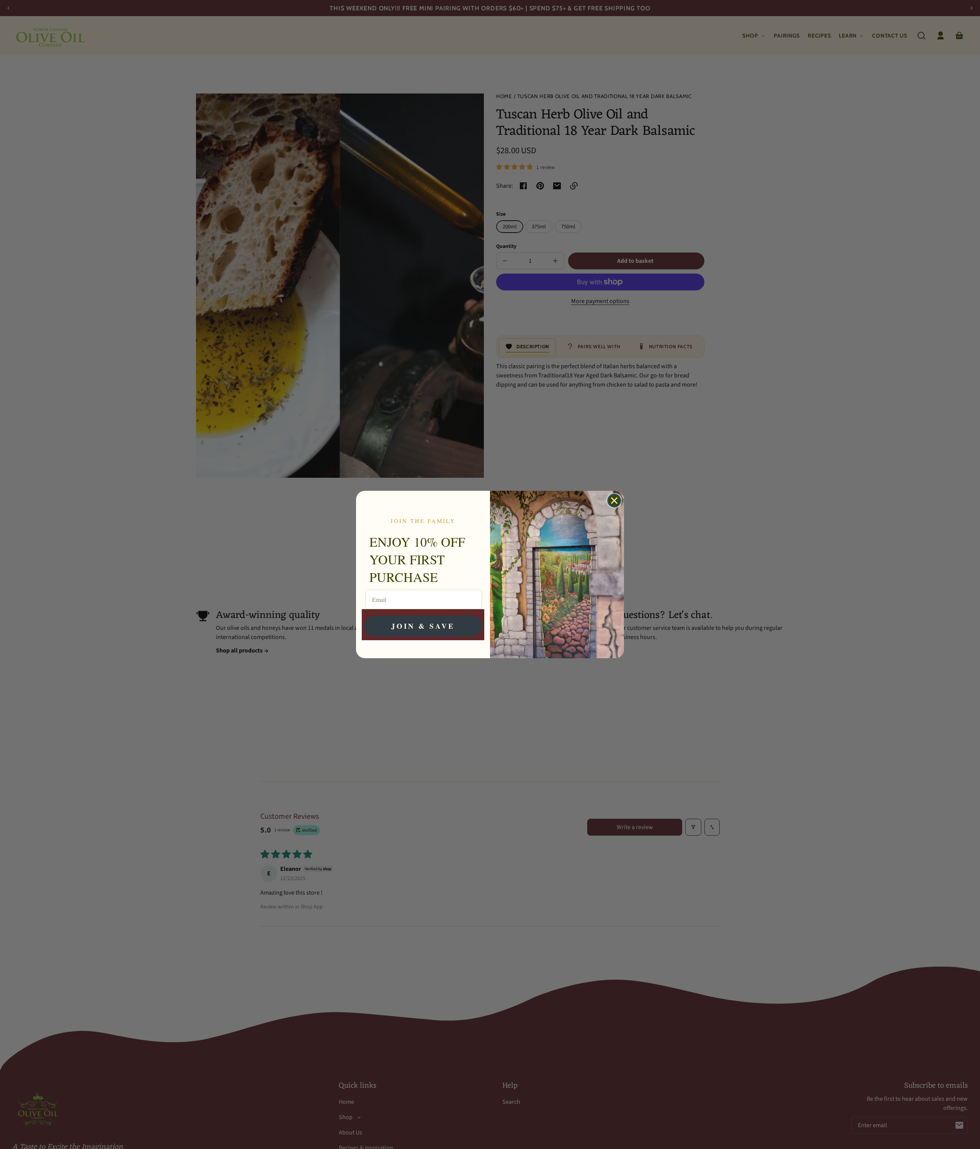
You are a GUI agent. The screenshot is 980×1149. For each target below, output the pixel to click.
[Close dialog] (614, 500)
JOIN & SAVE (423, 626)
